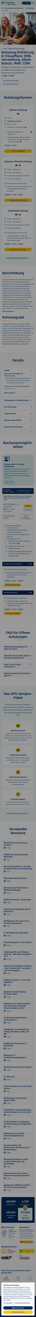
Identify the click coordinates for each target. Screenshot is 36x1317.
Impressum (8, 1303)
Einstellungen (19, 1308)
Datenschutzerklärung (23, 1303)
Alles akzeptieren (19, 1312)
